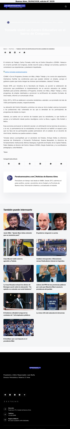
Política (60, 22)
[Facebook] (5, 52)
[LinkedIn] (14, 52)
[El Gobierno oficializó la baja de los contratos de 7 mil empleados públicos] (18, 301)
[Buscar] (66, 6)
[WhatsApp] (24, 52)
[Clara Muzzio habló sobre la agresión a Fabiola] (18, 247)
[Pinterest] (30, 163)
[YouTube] (19, 395)
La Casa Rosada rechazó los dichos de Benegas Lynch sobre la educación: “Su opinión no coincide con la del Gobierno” (17, 287)
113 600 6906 (12, 415)
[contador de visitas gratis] (11, 401)
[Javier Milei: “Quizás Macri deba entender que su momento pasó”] (18, 221)
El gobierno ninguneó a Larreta (47, 233)
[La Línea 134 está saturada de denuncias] (51, 301)
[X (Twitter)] (10, 52)
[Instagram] (14, 395)
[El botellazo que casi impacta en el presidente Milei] (18, 327)
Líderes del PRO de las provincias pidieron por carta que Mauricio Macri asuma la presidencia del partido (51, 287)
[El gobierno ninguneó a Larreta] (51, 221)
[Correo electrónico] (61, 163)
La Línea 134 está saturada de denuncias (50, 313)
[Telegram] (19, 52)
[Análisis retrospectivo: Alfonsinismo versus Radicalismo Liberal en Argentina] (51, 247)
